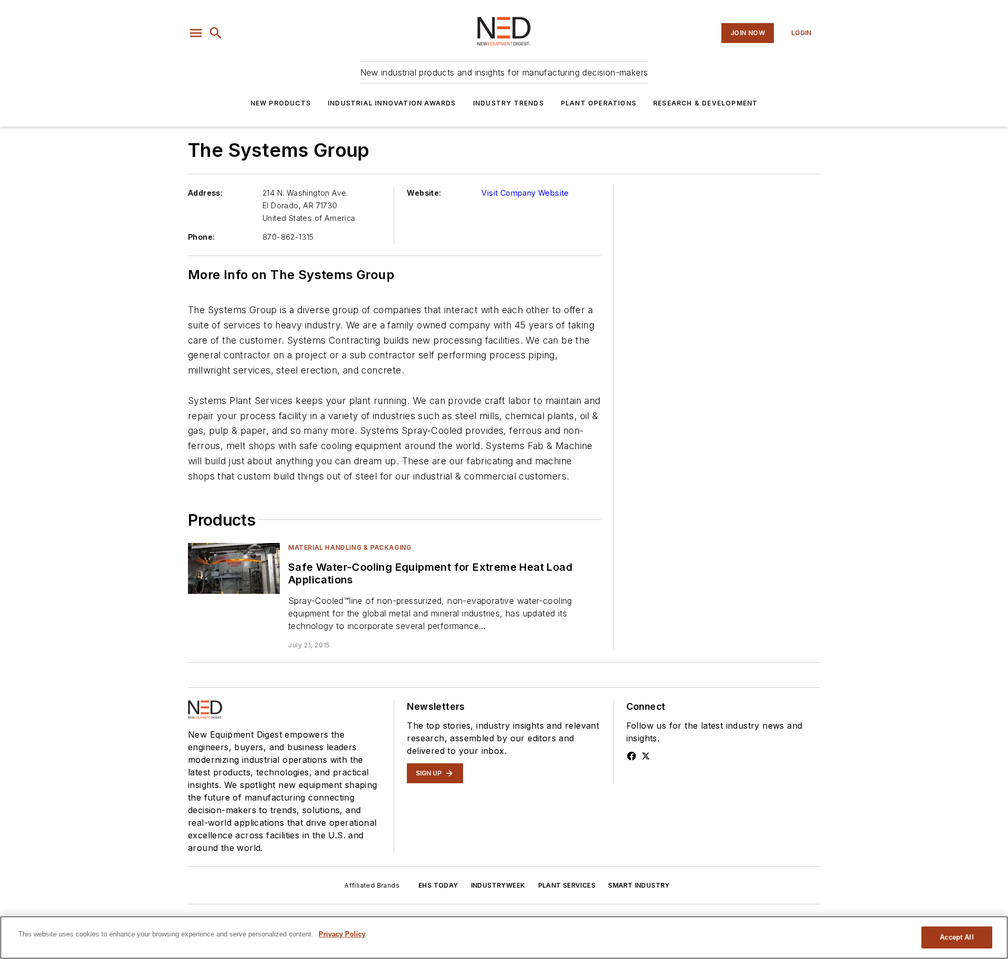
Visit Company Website (525, 192)
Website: (424, 192)
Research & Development (705, 103)
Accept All (956, 937)
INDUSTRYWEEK (498, 885)
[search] (216, 33)
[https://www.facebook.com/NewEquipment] (631, 756)
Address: (205, 192)
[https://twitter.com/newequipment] (645, 756)
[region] (504, 937)
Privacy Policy (342, 934)
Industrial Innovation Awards (392, 103)
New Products (280, 103)
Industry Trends (508, 103)
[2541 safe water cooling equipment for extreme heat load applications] (234, 568)
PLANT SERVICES (567, 885)
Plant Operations (598, 103)
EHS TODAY (438, 885)
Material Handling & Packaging (349, 547)
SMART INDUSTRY (639, 885)
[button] (196, 33)
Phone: (201, 236)
